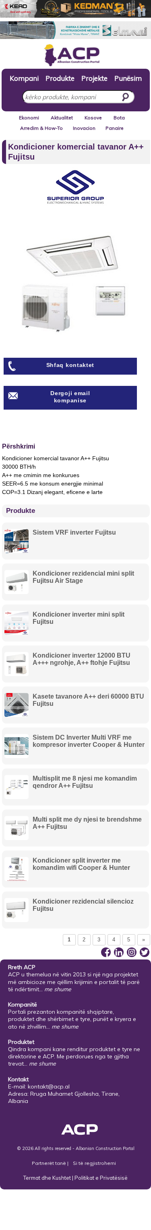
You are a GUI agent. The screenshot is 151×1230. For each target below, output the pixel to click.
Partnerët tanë (49, 1163)
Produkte (60, 78)
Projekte (94, 78)
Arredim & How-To (41, 128)
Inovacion (84, 128)
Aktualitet (62, 118)
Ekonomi (29, 118)
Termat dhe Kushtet (47, 1178)
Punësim (128, 78)
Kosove (93, 118)
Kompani (24, 78)
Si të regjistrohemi (94, 1163)
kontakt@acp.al (49, 1086)
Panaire (114, 128)
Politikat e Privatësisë (101, 1178)
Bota (119, 118)
